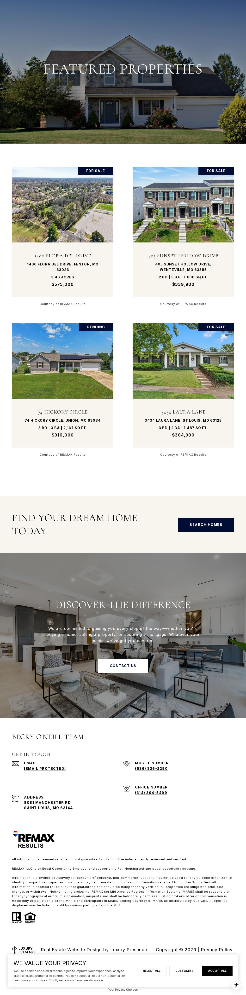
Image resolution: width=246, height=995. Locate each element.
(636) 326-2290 (151, 768)
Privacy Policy (217, 949)
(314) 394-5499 (151, 793)
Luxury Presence (128, 949)
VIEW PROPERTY (63, 236)
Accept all (217, 970)
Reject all (151, 970)
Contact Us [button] (123, 666)
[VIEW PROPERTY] (63, 232)
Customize (184, 970)
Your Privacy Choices (123, 989)
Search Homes (206, 525)
